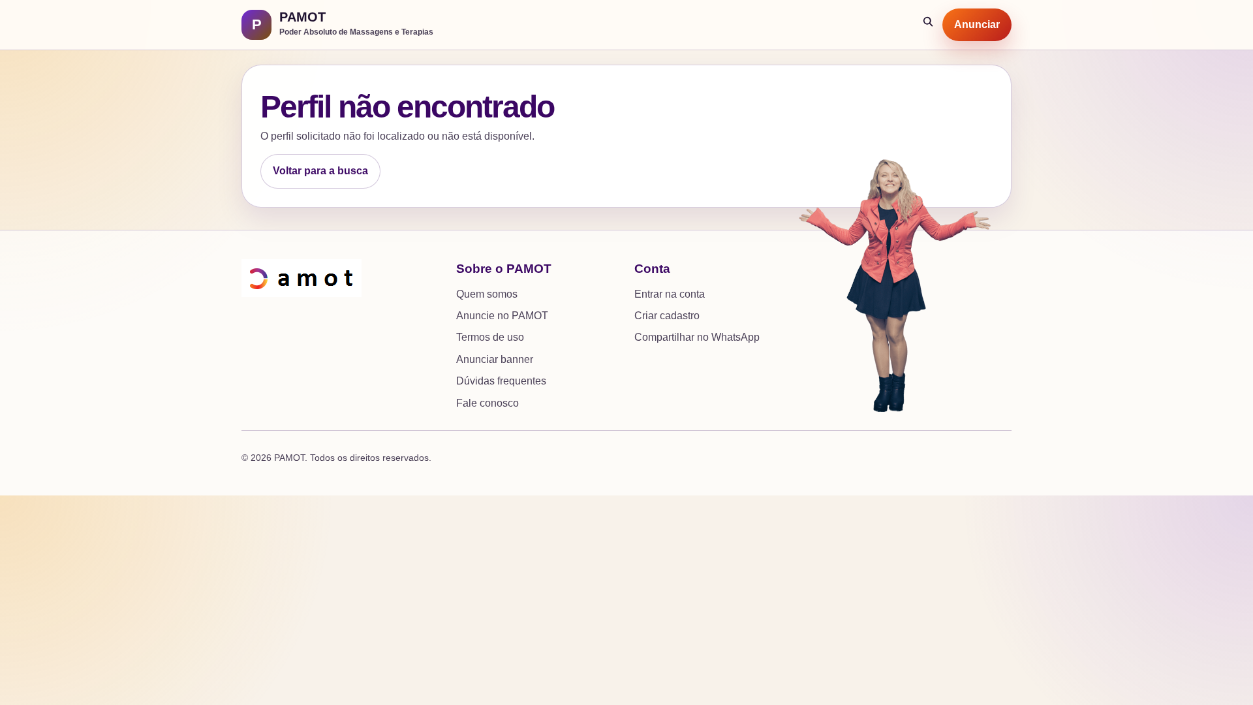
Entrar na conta (669, 294)
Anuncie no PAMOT (502, 315)
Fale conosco (487, 403)
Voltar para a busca (320, 170)
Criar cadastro (667, 315)
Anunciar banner (494, 359)
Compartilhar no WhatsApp (697, 337)
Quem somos (487, 294)
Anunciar (977, 24)
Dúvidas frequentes (501, 380)
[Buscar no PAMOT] (928, 25)
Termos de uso (490, 337)
